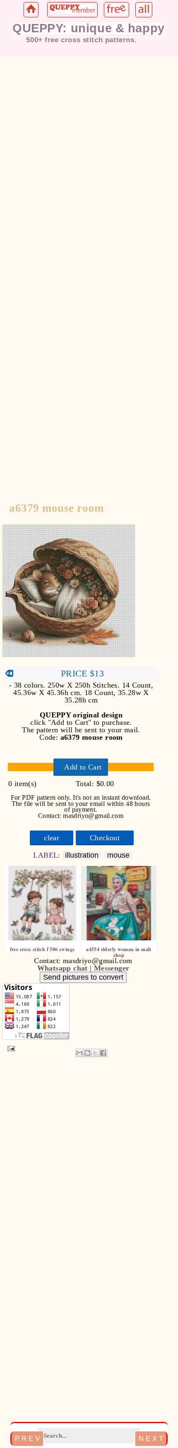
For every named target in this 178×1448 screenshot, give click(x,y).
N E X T (151, 1438)
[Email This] (79, 1053)
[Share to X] (95, 1053)
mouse (118, 855)
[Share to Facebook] (103, 1053)
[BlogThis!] (87, 1053)
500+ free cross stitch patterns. (81, 40)
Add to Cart (82, 767)
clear (51, 838)
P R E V (27, 1438)
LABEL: (48, 855)
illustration (82, 855)
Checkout (105, 838)
